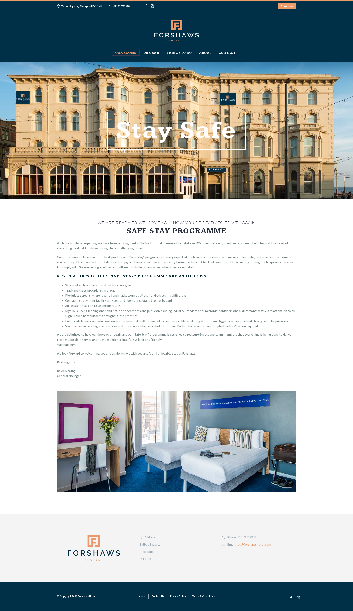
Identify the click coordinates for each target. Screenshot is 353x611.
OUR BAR (151, 53)
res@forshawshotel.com (254, 544)
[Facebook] (146, 6)
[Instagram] (152, 6)
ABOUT (205, 53)
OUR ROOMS (125, 53)
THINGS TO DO (179, 53)
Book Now (287, 6)
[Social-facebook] (291, 597)
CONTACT (227, 53)
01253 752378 (121, 6)
